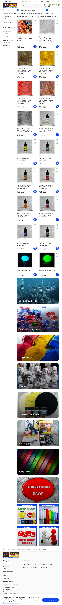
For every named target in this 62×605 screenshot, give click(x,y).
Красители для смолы (28, 10)
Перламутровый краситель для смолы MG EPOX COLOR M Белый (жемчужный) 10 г (46, 40)
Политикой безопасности (11, 603)
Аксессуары (7, 45)
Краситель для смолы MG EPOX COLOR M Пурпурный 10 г (46, 215)
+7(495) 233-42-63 (45, 1)
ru (53, 1)
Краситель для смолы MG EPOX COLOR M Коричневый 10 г (24, 186)
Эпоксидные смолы (9, 10)
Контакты (6, 578)
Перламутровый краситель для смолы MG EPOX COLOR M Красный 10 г (24, 101)
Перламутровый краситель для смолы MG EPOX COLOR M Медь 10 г (46, 101)
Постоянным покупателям (10, 584)
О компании (7, 1)
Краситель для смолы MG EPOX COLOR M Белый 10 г (46, 130)
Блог (4, 575)
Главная (5, 13)
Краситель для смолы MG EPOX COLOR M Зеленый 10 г (46, 158)
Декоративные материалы (8, 41)
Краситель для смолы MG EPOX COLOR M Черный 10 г (46, 243)
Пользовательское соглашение (8, 588)
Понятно (50, 600)
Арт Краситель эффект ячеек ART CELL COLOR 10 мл (24, 38)
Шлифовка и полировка (7, 32)
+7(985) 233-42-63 (45, 564)
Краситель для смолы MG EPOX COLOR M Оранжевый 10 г (24, 215)
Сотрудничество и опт (8, 572)
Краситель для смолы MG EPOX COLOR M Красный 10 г (46, 186)
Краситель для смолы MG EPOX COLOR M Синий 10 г (24, 243)
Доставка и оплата (6, 567)
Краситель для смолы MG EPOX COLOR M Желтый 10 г (24, 158)
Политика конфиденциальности (9, 592)
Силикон (6, 36)
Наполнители (41, 10)
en (58, 1)
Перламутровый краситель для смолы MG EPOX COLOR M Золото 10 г (46, 71)
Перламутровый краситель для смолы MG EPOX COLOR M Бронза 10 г (24, 71)
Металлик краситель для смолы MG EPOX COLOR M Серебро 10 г (24, 130)
